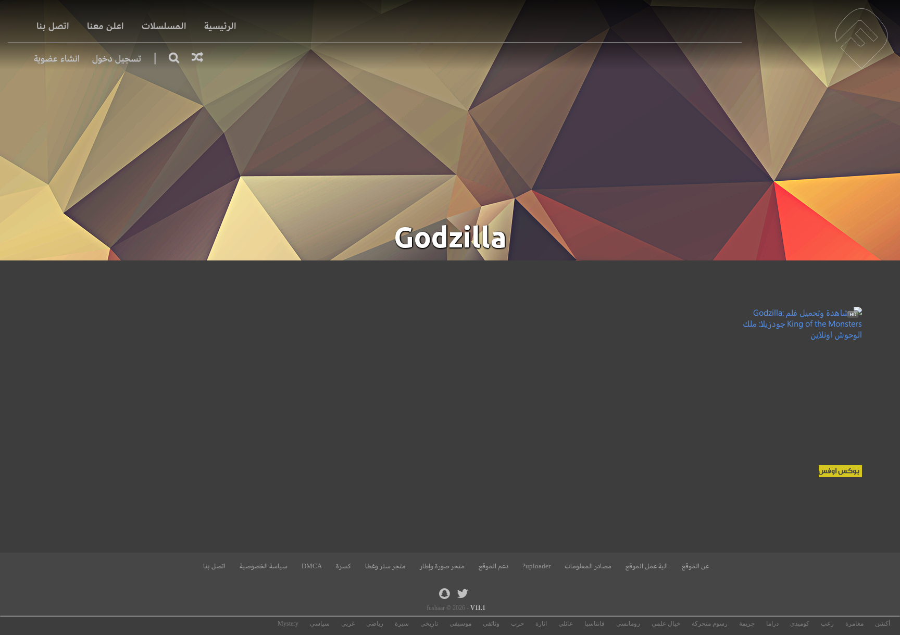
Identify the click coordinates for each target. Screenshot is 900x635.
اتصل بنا (52, 26)
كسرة (343, 566)
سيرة (402, 623)
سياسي (320, 623)
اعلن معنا (105, 26)
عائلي (565, 623)
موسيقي (460, 623)
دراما (772, 623)
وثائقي (491, 623)
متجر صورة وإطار (442, 566)
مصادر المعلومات (588, 566)
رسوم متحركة (710, 623)
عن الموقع (695, 566)
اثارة (541, 623)
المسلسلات (164, 26)
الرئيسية (220, 26)
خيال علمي (666, 623)
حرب (517, 623)
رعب (827, 623)
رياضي (374, 623)
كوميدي (799, 623)
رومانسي (628, 623)
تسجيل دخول (116, 59)
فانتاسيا (594, 623)
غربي (348, 623)
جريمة (747, 623)
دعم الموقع (493, 566)
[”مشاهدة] (802, 334)
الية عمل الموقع (647, 566)
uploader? (536, 566)
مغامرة (854, 623)
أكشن (882, 623)
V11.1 (477, 608)
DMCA (312, 566)
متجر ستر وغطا (385, 566)
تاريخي (429, 623)
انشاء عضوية (57, 59)
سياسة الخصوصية (264, 566)
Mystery (288, 623)
